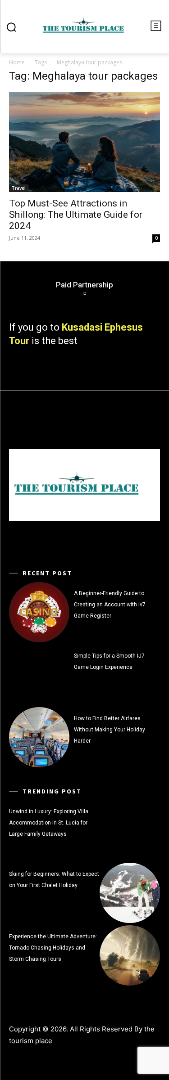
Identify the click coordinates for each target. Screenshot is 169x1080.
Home (17, 62)
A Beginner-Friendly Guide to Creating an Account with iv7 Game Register (110, 604)
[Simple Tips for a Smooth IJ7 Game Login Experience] (39, 675)
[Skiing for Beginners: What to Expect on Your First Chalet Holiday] (130, 893)
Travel (19, 188)
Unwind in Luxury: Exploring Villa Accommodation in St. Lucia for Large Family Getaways (48, 822)
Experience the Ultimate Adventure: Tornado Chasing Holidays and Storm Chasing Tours (53, 947)
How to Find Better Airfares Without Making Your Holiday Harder (109, 729)
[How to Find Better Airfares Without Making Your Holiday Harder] (39, 737)
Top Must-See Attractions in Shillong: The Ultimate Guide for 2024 (75, 214)
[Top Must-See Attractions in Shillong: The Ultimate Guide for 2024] (84, 142)
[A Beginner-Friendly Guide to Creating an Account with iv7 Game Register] (39, 612)
